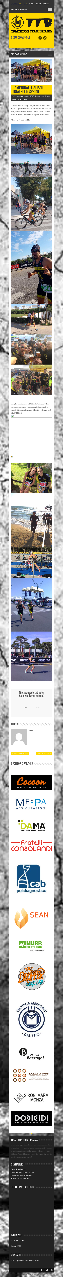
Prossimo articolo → (44, 753)
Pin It (37, 708)
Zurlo (31, 730)
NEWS (19, 99)
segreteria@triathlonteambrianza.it (27, 1260)
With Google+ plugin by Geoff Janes (31, 1274)
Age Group (45, 96)
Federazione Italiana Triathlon (21, 1175)
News (25, 99)
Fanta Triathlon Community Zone (22, 1172)
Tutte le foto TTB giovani (20, 1178)
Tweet (25, 708)
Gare (14, 99)
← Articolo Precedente (20, 753)
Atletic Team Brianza (18, 1169)
